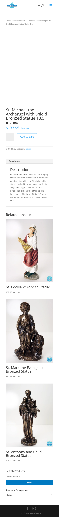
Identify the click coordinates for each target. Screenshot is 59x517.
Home (8, 20)
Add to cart (27, 136)
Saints (22, 20)
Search (29, 482)
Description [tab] (14, 161)
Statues (15, 20)
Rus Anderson (34, 513)
